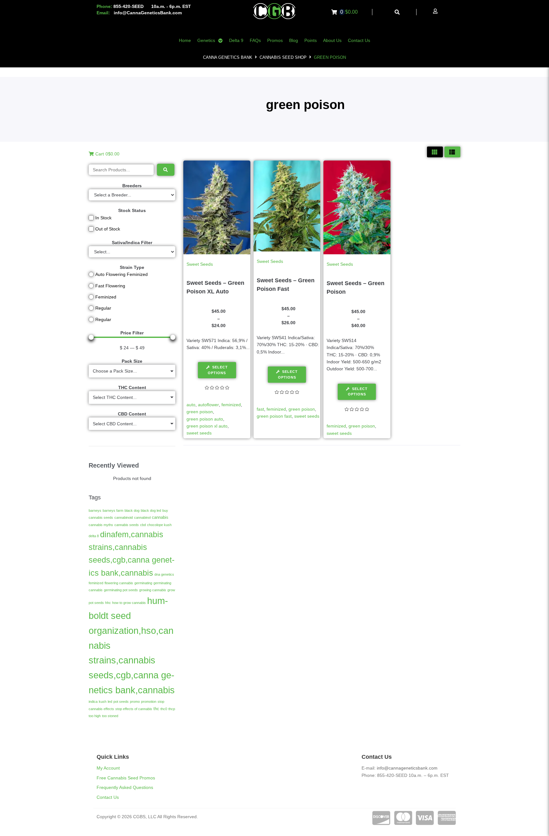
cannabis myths (101, 525)
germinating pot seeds (121, 590)
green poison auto (204, 418)
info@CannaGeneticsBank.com (148, 12)
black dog (132, 510)
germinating (143, 583)
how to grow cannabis (129, 603)
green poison (199, 411)
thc (156, 708)
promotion (148, 701)
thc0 (163, 709)
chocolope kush (159, 525)
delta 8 (94, 536)
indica (93, 701)
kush (102, 701)
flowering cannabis (119, 583)
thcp (171, 709)
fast (260, 409)
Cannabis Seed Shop (283, 57)
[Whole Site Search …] (397, 12)
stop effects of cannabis (133, 709)
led (110, 701)
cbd (143, 525)
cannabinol (142, 517)
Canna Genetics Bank (227, 57)
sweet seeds (199, 432)
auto (190, 404)
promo (135, 701)
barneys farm (113, 510)
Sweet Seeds (199, 264)
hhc (108, 603)
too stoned (110, 716)
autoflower (208, 404)
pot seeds (121, 701)
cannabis (160, 517)
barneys (95, 510)
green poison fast (274, 416)
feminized (96, 583)
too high (95, 716)
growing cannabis (152, 590)
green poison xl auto (206, 425)
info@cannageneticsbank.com (407, 768)
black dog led (151, 510)
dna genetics (164, 574)
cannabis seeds (126, 525)
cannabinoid (123, 517)
